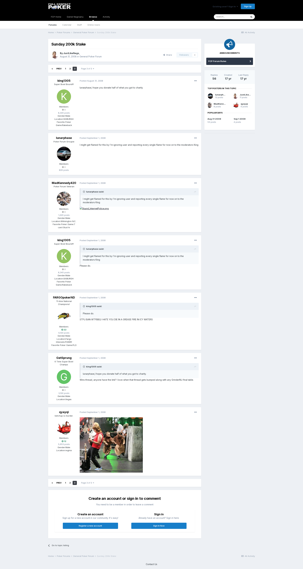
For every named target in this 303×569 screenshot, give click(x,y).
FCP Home (56, 16)
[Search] (251, 16)
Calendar (66, 25)
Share (168, 55)
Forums (53, 25)
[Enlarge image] (94, 208)
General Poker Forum (91, 56)
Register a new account (90, 525)
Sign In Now (159, 525)
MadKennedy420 (64, 183)
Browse (93, 16)
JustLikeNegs (71, 53)
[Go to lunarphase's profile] (64, 154)
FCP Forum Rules (217, 61)
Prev (59, 68)
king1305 (64, 80)
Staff (79, 25)
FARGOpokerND (64, 297)
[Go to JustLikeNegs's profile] (54, 55)
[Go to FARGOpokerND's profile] (64, 316)
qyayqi (64, 412)
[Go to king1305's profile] (64, 96)
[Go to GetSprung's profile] (64, 377)
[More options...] (195, 81)
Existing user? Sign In (225, 6)
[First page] (52, 69)
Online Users (93, 25)
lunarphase (64, 138)
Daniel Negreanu (75, 16)
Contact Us (151, 564)
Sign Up (248, 6)
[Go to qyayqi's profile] (64, 428)
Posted (91, 80)
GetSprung (64, 357)
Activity (106, 16)
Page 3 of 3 (87, 68)
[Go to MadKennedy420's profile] (64, 199)
